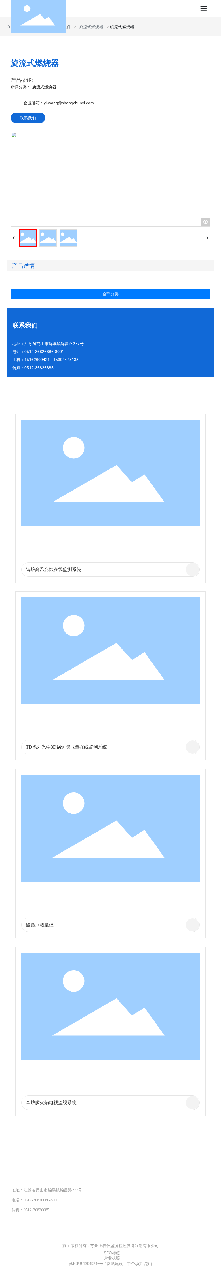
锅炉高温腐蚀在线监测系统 (53, 569)
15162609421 (37, 359)
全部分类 (110, 294)
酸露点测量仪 (40, 924)
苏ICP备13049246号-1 (88, 1264)
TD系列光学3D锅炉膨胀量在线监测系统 (66, 746)
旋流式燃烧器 (91, 26)
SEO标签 (112, 1252)
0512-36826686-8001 (44, 351)
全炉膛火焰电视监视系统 (51, 1102)
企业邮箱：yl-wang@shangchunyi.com (59, 103)
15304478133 (43, 1176)
